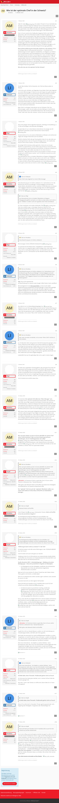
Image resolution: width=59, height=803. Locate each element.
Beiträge (5, 39)
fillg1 (19, 281)
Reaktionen (5, 38)
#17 (56, 693)
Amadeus (10, 12)
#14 (56, 533)
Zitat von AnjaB (25, 506)
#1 (56, 21)
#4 (56, 172)
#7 (56, 303)
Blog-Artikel (5, 478)
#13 (56, 501)
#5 (56, 233)
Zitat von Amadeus (26, 237)
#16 (56, 658)
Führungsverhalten (34, 286)
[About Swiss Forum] (5, 1)
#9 (56, 364)
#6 (56, 264)
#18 (56, 722)
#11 (56, 432)
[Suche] (49, 1)
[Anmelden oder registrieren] (53, 2)
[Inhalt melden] (55, 77)
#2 (56, 83)
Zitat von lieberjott (25, 176)
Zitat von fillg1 (24, 196)
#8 (56, 330)
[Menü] (57, 1)
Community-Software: (29, 800)
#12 (56, 460)
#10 (56, 396)
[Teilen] (57, 16)
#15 (56, 616)
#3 (56, 121)
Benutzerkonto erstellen (10, 783)
